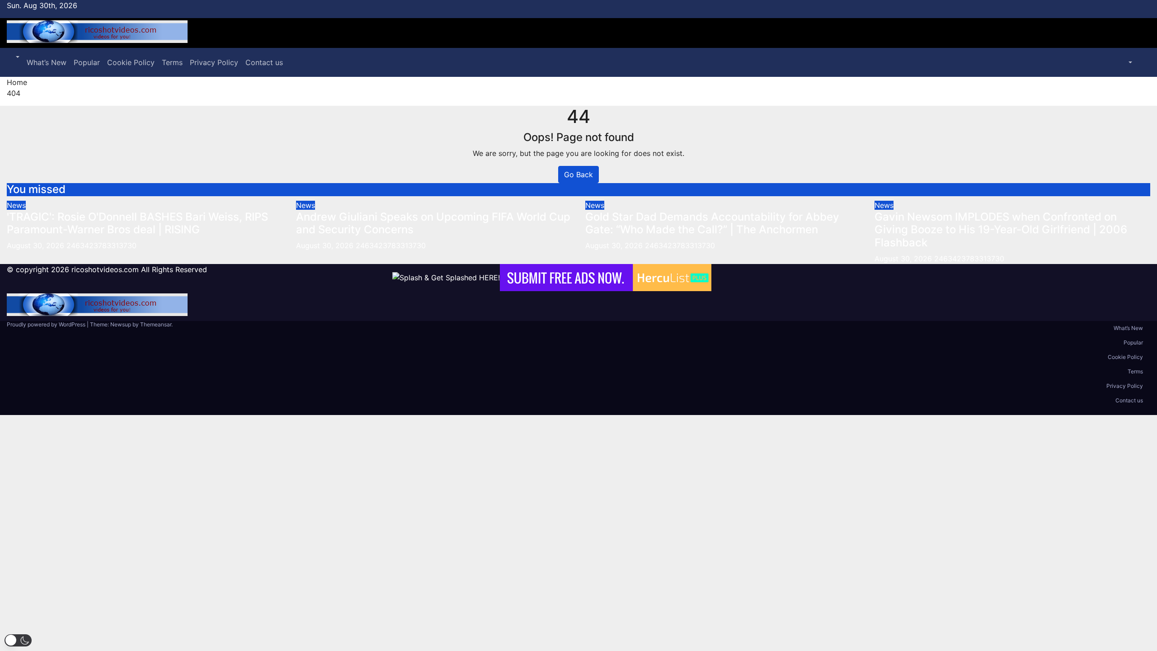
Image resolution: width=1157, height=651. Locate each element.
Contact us (264, 62)
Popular (87, 62)
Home (17, 82)
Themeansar (155, 324)
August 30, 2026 (36, 245)
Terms (172, 62)
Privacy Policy (214, 62)
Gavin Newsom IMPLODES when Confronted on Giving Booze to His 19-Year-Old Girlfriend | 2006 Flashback (1001, 230)
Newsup (120, 324)
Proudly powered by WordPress (47, 324)
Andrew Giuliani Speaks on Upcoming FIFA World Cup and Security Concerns (433, 223)
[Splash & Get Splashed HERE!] (446, 277)
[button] (16, 56)
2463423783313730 (101, 245)
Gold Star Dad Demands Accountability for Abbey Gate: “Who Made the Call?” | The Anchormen (712, 223)
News (16, 205)
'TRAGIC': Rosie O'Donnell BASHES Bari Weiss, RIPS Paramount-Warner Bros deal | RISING (137, 223)
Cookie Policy (131, 62)
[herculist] (605, 277)
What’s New (46, 62)
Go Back (578, 174)
